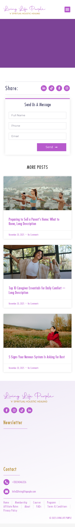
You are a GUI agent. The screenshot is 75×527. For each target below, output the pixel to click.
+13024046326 (19, 482)
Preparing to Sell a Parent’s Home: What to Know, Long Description (34, 221)
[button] (67, 9)
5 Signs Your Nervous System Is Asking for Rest (37, 357)
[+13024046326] (6, 482)
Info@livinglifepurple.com (24, 491)
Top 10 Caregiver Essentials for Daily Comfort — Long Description (37, 290)
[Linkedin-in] (44, 88)
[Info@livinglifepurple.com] (6, 491)
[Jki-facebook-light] (59, 88)
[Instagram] (67, 88)
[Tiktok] (51, 88)
